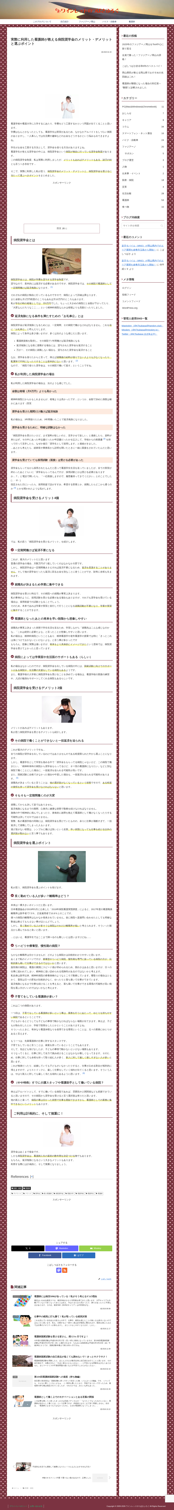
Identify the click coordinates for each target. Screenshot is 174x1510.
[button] (51, 288)
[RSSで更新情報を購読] (64, 1270)
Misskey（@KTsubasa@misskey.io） (141, 330)
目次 (59, 228)
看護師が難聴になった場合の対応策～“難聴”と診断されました (141, 85)
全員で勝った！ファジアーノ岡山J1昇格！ (141, 57)
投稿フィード (129, 294)
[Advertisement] (62, 73)
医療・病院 (17, 1188)
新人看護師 (48, 1193)
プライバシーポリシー (18, 1506)
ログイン (126, 288)
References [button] (20, 1177)
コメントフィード (131, 301)
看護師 (27, 1188)
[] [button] (31, 1176)
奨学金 (37, 1193)
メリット (28, 1193)
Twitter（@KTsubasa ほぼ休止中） (139, 334)
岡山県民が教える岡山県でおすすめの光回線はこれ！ (142, 74)
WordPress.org (129, 308)
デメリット (17, 1193)
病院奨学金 (59, 1193)
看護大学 (70, 1193)
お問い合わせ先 (36, 1506)
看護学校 (81, 1193)
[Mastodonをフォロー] (58, 1270)
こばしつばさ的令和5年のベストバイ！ (142, 66)
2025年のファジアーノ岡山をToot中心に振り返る (143, 46)
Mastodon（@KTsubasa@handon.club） (142, 326)
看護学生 (91, 1193)
